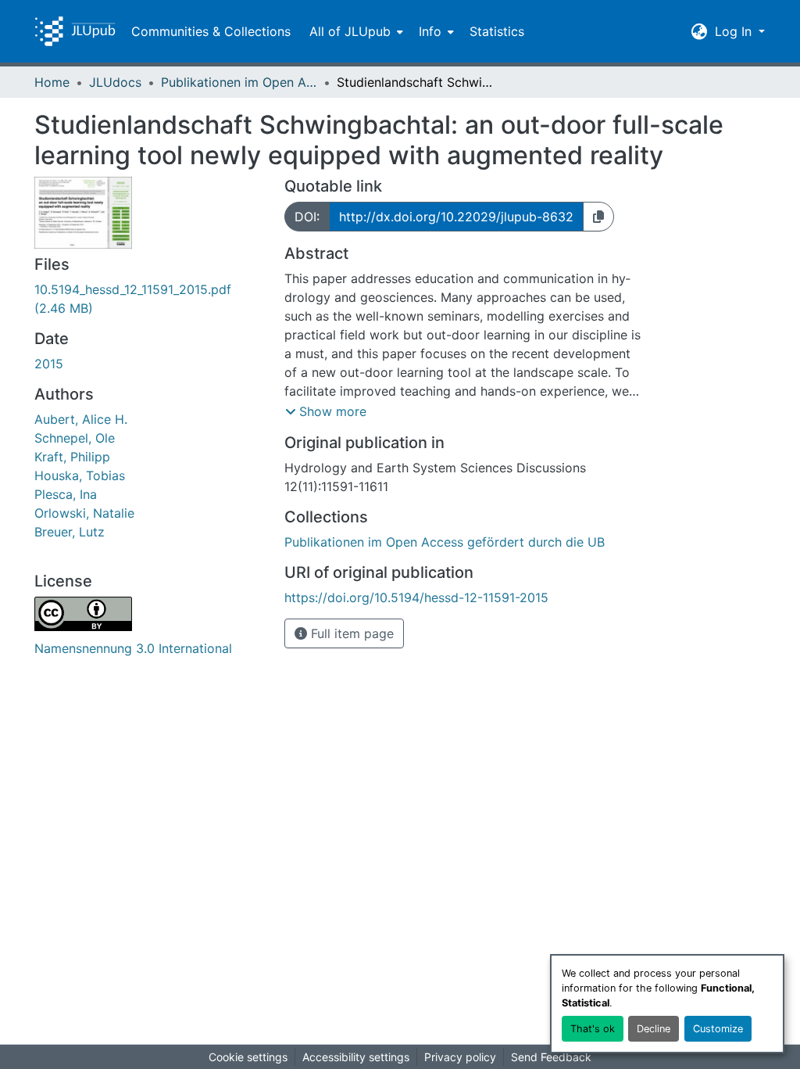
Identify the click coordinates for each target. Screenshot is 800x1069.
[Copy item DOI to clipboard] (598, 216)
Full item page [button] (350, 633)
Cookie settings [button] (248, 1057)
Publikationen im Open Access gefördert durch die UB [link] (239, 82)
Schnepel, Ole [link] (74, 438)
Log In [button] (735, 31)
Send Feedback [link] (551, 1057)
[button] (75, 31)
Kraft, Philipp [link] (72, 457)
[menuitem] (354, 31)
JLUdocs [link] (115, 82)
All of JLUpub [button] (350, 31)
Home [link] (52, 82)
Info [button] (430, 31)
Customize (718, 1029)
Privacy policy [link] (460, 1057)
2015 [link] (48, 363)
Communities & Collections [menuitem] (211, 31)
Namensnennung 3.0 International (133, 648)
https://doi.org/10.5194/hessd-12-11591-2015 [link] (416, 597)
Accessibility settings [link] (355, 1057)
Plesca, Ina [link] (65, 494)
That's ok (592, 1029)
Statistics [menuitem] (497, 31)
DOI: (307, 216)
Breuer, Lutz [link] (69, 532)
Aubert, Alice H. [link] (80, 419)
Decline (653, 1029)
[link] (150, 298)
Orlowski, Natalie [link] (84, 513)
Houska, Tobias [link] (79, 475)
